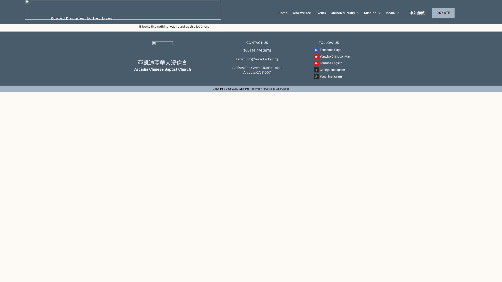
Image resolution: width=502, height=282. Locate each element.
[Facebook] (316, 49)
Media (390, 13)
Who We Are (301, 13)
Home (282, 13)
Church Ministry (343, 13)
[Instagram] (316, 69)
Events (321, 13)
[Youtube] (316, 56)
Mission (370, 13)
